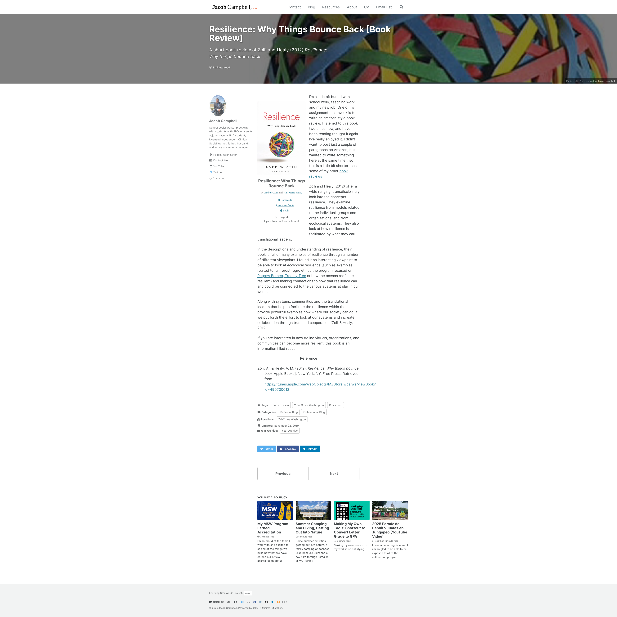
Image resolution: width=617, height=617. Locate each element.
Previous (283, 473)
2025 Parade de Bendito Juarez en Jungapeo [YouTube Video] (389, 530)
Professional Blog (314, 412)
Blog (311, 7)
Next (334, 473)
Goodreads (286, 200)
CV (366, 7)
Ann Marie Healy (293, 192)
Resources (331, 7)
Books (285, 210)
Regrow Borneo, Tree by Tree (281, 276)
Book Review (281, 405)
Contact (294, 7)
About (352, 7)
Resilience (335, 405)
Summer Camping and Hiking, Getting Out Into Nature (312, 528)
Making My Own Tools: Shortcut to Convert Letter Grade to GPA (349, 530)
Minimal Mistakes (272, 607)
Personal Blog (289, 412)
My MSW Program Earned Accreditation (272, 528)
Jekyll (256, 607)
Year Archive (290, 430)
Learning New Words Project (225, 593)
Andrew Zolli (271, 192)
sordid (247, 593)
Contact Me (221, 602)
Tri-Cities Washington (310, 405)
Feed (283, 602)
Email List (384, 7)
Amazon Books (285, 205)
